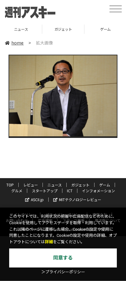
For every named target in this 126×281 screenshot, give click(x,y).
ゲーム (81, 29)
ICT (69, 190)
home (17, 43)
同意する (63, 258)
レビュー (30, 184)
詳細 (49, 242)
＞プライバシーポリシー (63, 272)
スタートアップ (44, 190)
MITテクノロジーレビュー (80, 199)
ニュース (54, 184)
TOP (10, 184)
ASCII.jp (37, 199)
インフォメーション (98, 190)
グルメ (16, 190)
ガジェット (39, 29)
